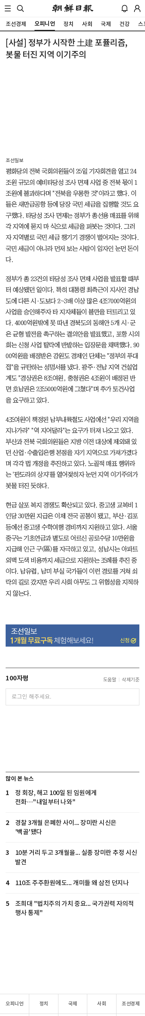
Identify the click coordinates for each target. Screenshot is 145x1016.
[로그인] (137, 8)
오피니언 (14, 1004)
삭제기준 (130, 680)
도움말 (109, 680)
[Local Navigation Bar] (8, 8)
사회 (101, 1004)
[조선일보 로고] (72, 8)
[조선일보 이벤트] (72, 635)
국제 (72, 1004)
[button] (8, 8)
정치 (43, 1004)
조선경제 (130, 1004)
